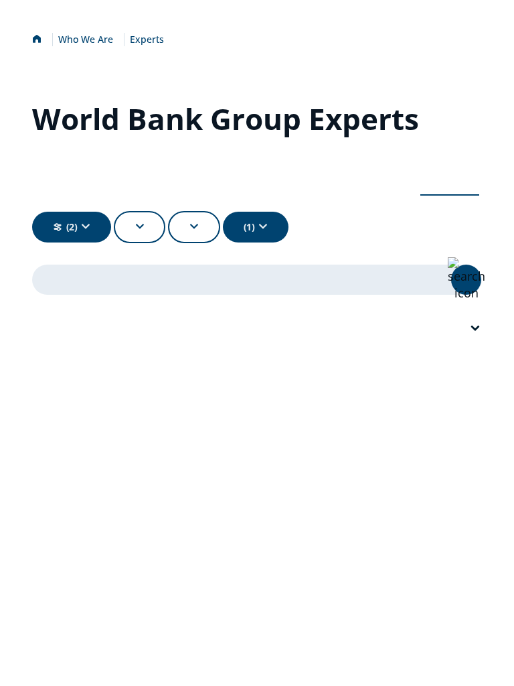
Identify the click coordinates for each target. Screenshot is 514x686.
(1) (249, 226)
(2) (72, 226)
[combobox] (475, 329)
